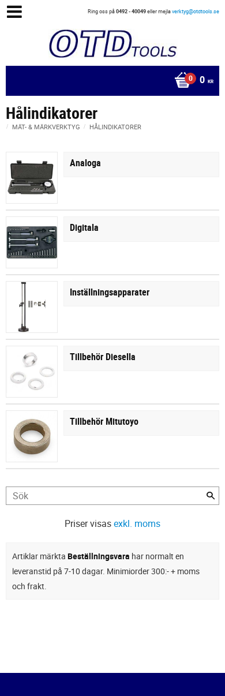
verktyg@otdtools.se (195, 11)
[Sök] (210, 495)
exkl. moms (137, 523)
